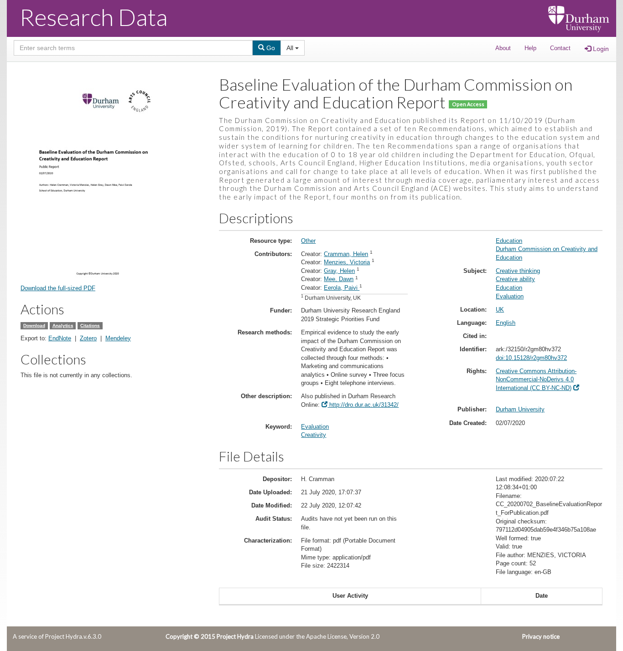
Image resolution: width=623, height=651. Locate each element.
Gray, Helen (339, 270)
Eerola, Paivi (341, 287)
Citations (90, 325)
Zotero (88, 338)
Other (308, 240)
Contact (560, 48)
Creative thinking (518, 270)
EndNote (59, 338)
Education (509, 240)
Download (34, 325)
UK (500, 309)
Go (270, 47)
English (505, 322)
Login (600, 48)
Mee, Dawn (338, 279)
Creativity (313, 434)
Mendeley (118, 338)
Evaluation (315, 426)
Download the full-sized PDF (58, 288)
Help (530, 48)
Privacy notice (541, 636)
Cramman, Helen (346, 254)
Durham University (520, 409)
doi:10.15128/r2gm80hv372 (531, 357)
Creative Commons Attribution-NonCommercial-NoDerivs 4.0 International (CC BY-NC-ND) (536, 379)
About (503, 48)
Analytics (62, 325)
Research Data (94, 17)
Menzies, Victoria (347, 262)
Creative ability (515, 279)
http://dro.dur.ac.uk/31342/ (363, 404)
